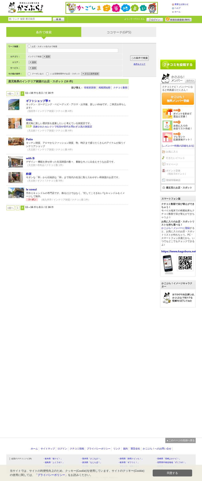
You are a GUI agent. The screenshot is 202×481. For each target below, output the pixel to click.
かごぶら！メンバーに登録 (175, 228)
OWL (29, 119)
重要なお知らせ (181, 4)
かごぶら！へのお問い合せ (157, 448)
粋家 (29, 173)
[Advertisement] (144, 138)
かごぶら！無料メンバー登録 (178, 98)
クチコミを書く (178, 64)
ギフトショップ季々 (38, 100)
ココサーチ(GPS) (119, 32)
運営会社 (135, 448)
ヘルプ (177, 8)
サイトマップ (48, 448)
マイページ (172, 164)
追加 (48, 56)
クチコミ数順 (120, 87)
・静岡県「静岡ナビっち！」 (130, 459)
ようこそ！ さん (134, 19)
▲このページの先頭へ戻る (180, 440)
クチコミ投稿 (77, 448)
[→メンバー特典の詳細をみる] (178, 145)
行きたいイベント (175, 158)
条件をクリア (139, 64)
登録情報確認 (173, 180)
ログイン (154, 19)
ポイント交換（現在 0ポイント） (176, 172)
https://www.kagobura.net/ (179, 251)
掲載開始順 (104, 87)
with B (30, 158)
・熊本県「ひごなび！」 (91, 459)
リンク (116, 448)
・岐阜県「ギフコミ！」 (128, 462)
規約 (125, 448)
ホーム (177, 12)
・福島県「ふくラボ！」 (54, 462)
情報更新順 (90, 87)
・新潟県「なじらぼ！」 (91, 462)
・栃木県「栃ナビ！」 (53, 459)
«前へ (10, 93)
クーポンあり (38, 74)
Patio (29, 139)
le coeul (31, 189)
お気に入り (172, 151)
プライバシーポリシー (98, 448)
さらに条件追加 (91, 74)
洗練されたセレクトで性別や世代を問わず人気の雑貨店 (62, 126)
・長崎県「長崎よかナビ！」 (168, 459)
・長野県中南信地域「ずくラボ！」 (171, 462)
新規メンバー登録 (178, 19)
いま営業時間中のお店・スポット (65, 74)
